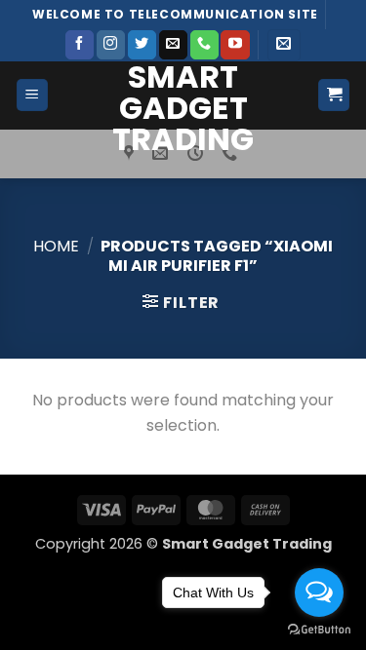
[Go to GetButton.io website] (319, 630)
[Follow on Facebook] (79, 44)
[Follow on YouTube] (235, 44)
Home (56, 246)
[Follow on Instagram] (111, 44)
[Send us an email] (173, 44)
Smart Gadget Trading (183, 108)
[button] (283, 45)
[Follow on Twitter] (142, 44)
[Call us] (204, 44)
